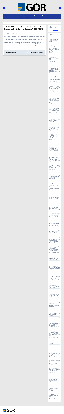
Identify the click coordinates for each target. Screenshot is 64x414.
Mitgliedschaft (25, 15)
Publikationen (57, 15)
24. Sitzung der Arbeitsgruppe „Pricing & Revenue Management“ (54, 314)
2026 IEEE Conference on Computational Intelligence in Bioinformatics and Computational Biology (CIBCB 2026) (54, 70)
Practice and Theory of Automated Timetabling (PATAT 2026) (53, 58)
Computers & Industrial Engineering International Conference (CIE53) (53, 241)
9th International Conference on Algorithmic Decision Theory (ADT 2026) (54, 268)
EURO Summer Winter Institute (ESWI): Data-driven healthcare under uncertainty (54, 166)
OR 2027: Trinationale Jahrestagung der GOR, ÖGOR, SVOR (54, 380)
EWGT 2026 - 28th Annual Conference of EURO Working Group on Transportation (54, 87)
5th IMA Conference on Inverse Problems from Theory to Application (54, 129)
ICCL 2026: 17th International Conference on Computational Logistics (54, 63)
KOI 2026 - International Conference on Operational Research (54, 171)
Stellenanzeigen (50, 15)
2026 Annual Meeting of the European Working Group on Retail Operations (54, 177)
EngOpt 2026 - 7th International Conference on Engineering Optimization (54, 149)
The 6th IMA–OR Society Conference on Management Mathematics (54, 320)
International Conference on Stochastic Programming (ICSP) (54, 395)
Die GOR (10, 15)
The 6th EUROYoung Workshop (54, 213)
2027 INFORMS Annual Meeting (54, 386)
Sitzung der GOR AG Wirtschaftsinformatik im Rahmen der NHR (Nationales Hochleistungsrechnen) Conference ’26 (54, 142)
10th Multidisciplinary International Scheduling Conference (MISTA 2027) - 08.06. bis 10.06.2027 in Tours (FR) (54, 333)
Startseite (5, 15)
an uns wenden (55, 30)
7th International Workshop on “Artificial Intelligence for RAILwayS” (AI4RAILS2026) (54, 109)
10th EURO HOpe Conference (54, 223)
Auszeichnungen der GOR (34, 15)
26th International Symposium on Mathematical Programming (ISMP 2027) (54, 374)
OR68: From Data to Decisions (54, 125)
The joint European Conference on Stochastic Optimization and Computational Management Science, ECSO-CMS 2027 (54, 349)
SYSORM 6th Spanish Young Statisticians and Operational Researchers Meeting (54, 369)
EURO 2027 (51, 364)
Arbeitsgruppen (17, 15)
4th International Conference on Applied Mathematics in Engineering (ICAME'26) (54, 81)
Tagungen (43, 15)
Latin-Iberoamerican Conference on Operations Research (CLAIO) (54, 286)
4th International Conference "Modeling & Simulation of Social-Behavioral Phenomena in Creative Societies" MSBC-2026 (54, 184)
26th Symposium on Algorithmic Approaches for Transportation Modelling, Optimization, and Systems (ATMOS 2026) (54, 101)
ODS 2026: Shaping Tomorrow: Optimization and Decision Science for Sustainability (54, 116)
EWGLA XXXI (51, 343)
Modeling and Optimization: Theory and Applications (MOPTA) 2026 (54, 40)
